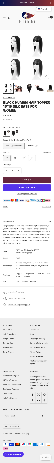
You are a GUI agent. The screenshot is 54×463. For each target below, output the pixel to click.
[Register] (42, 416)
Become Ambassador (12, 385)
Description (8, 221)
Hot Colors (7, 330)
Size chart (47, 152)
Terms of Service (36, 356)
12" (15, 158)
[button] (43, 9)
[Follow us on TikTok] (44, 400)
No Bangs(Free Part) (14, 146)
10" (7, 158)
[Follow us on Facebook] (33, 395)
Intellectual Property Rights (38, 362)
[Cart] (49, 18)
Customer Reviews (11, 389)
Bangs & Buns (8, 339)
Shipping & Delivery (16, 292)
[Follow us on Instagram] (44, 395)
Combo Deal (8, 343)
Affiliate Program (10, 380)
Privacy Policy (35, 352)
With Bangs (32, 146)
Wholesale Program (11, 376)
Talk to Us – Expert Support (19, 305)
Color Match (8, 352)
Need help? (46, 207)
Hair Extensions (9, 334)
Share (5, 207)
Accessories (8, 347)
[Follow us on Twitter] (38, 395)
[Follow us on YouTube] (38, 400)
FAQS (32, 334)
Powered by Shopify (22, 434)
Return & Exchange (17, 298)
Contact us (34, 330)
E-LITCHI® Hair (9, 98)
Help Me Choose (10, 398)
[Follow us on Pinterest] (33, 400)
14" (24, 158)
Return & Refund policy (39, 343)
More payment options (27, 194)
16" (32, 158)
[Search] (9, 18)
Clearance (7, 393)
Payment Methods (37, 347)
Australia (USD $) (11, 426)
